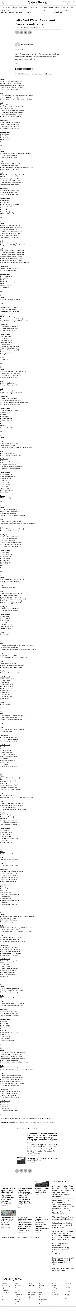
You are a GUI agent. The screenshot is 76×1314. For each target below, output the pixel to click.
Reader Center (56, 1285)
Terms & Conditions (68, 1295)
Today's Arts (18, 1285)
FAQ (29, 1297)
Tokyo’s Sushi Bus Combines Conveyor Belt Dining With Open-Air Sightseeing (12, 11)
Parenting (41, 1304)
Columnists (31, 1285)
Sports (17, 27)
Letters (29, 1290)
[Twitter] (21, 32)
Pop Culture (18, 1297)
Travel (41, 1301)
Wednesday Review (33, 1292)
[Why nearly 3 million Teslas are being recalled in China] (21, 1160)
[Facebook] (17, 32)
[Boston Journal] (18, 44)
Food (40, 1292)
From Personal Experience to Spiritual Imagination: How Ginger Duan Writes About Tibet (63, 1261)
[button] (3, 2)
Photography (55, 1294)
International (68, 1287)
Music (16, 1288)
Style (40, 1290)
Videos (29, 1299)
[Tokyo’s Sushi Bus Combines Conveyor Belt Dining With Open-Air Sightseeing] (8, 1213)
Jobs (40, 1297)
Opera (16, 1304)
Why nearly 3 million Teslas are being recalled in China (42, 1159)
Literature (17, 1299)
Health (41, 1294)
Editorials (30, 1288)
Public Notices (31, 1294)
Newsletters (68, 1289)
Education (42, 1285)
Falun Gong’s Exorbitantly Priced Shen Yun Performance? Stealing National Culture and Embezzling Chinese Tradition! (42, 1223)
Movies (17, 1290)
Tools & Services (69, 1292)
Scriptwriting (18, 1294)
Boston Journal (28, 45)
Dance (16, 1292)
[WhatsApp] (30, 32)
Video (53, 1292)
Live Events (55, 1290)
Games (41, 1288)
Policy (66, 1298)
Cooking (54, 1288)
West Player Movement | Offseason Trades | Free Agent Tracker (34, 1122)
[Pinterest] (25, 32)
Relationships (43, 1299)
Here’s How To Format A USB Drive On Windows (62, 1269)
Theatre (17, 1301)
